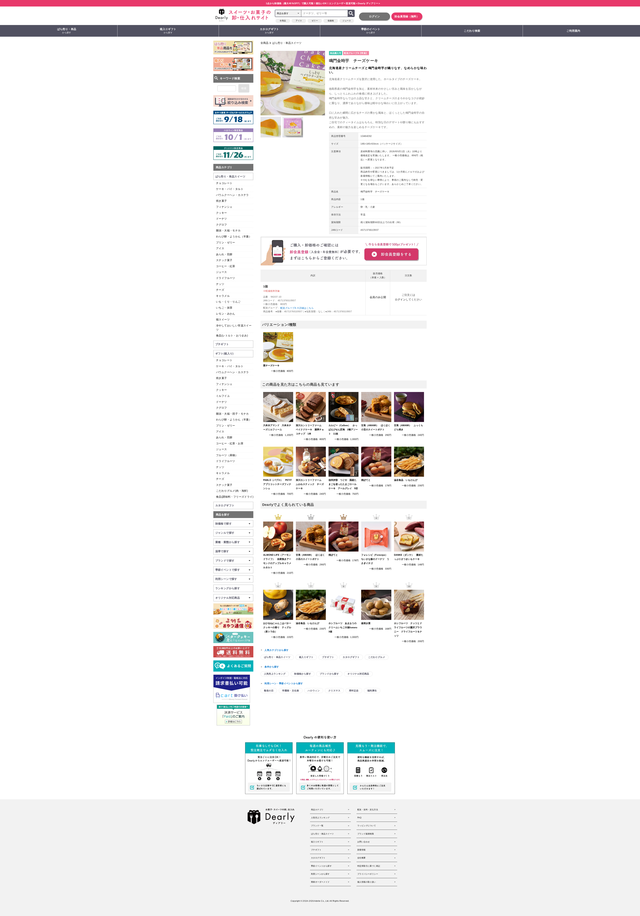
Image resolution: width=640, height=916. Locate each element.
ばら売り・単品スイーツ (287, 43)
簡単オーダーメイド (320, 882)
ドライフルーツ (225, 278)
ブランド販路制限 (365, 834)
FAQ (359, 817)
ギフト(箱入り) (224, 353)
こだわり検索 (472, 30)
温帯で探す (222, 551)
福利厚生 (372, 690)
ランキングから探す (227, 588)
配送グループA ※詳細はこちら (297, 308)
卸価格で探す (223, 523)
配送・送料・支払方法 (367, 809)
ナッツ (220, 284)
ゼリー (315, 21)
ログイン (374, 16)
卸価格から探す (302, 673)
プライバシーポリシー (367, 874)
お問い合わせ (363, 842)
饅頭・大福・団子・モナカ (232, 413)
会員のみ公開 (378, 297)
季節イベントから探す (321, 866)
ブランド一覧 (317, 825)
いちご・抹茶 (224, 307)
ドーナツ (221, 218)
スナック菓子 (224, 260)
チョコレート (224, 183)
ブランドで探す (224, 560)
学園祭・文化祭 (290, 690)
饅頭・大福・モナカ (228, 230)
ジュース (346, 21)
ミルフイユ (223, 395)
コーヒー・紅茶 (225, 266)
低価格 (331, 21)
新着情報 (361, 850)
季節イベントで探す (227, 569)
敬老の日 (269, 690)
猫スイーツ (223, 319)
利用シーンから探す (320, 874)
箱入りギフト (168, 31)
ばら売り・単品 (66, 31)
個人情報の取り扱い (366, 882)
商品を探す (223, 514)
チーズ (220, 289)
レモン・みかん (225, 313)
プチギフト (328, 657)
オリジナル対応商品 (358, 673)
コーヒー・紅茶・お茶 (229, 443)
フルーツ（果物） (227, 455)
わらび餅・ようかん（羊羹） (234, 236)
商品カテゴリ (224, 167)
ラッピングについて (366, 825)
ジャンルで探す (224, 532)
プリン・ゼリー (225, 242)
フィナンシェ (224, 206)
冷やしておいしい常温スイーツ (234, 327)
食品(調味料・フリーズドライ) (234, 496)
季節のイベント (370, 31)
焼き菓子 (221, 200)
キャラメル (223, 295)
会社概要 (361, 858)
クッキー (221, 212)
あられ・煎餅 (224, 254)
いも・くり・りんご (228, 301)
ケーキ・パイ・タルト (229, 189)
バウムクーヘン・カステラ (232, 195)
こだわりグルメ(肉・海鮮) (232, 490)
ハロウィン (314, 690)
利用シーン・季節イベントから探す (283, 683)
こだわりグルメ (376, 657)
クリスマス (334, 690)
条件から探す (271, 666)
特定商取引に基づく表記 (368, 866)
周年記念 (354, 690)
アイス (299, 21)
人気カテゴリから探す (276, 650)
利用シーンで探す (226, 579)
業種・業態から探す (227, 542)
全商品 (283, 21)
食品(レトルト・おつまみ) (232, 335)
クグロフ (221, 224)
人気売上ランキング (275, 673)
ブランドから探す (329, 673)
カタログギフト (269, 31)
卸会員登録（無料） (406, 16)
